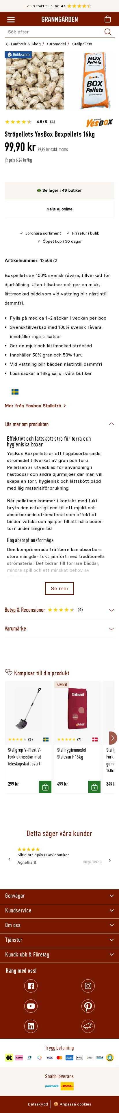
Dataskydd (38, 1104)
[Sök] (108, 32)
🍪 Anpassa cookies (72, 1104)
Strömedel (56, 44)
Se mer (59, 588)
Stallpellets (82, 44)
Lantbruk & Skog (26, 44)
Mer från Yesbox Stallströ (33, 405)
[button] (80, 6)
